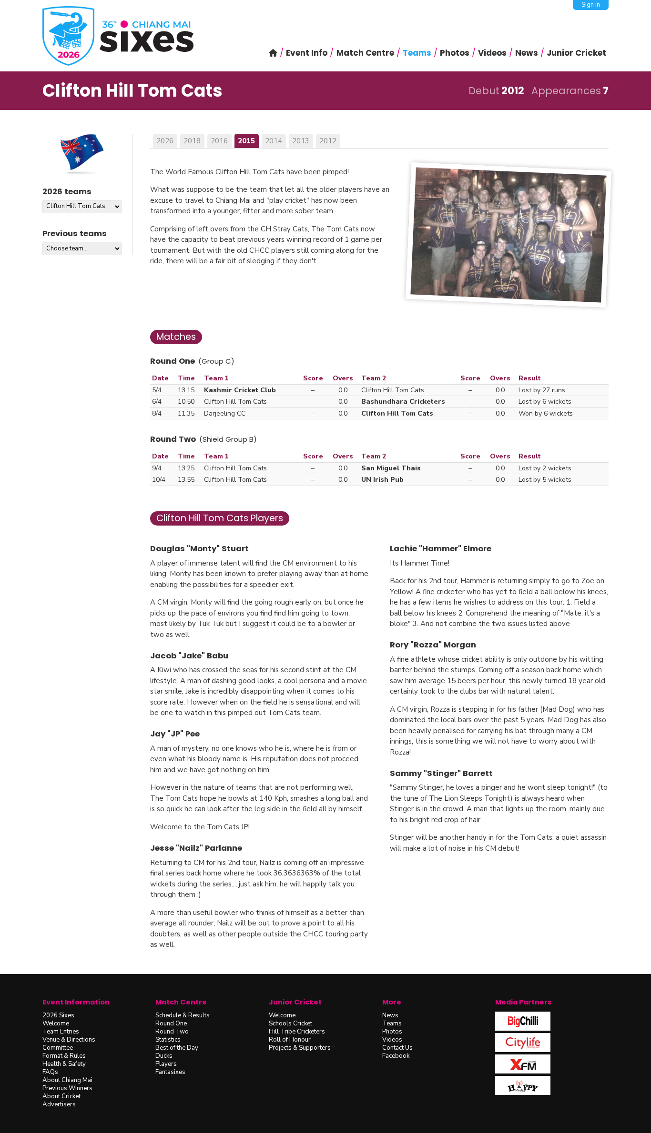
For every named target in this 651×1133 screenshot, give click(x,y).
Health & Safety (64, 1064)
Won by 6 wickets (546, 413)
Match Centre (181, 1002)
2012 (327, 141)
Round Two (172, 1031)
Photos (392, 1031)
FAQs (50, 1072)
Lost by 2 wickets (545, 468)
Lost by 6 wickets (545, 401)
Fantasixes (170, 1072)
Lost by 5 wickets (545, 479)
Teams (392, 1023)
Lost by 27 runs (542, 390)
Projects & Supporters (300, 1048)
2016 (219, 141)
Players (166, 1064)
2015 (246, 141)
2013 (300, 141)
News (390, 1015)
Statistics (168, 1039)
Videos (392, 1039)
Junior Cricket (295, 1002)
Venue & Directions (68, 1039)
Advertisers (59, 1104)
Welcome (55, 1023)
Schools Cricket (290, 1023)
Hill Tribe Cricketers (297, 1031)
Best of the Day (176, 1048)
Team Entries (60, 1031)
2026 (164, 141)
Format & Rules (64, 1056)
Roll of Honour (290, 1039)
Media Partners (523, 1002)
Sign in (590, 4)
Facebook (395, 1056)
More (391, 1002)
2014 (273, 141)
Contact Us (397, 1048)
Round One (171, 1023)
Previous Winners (67, 1088)
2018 (192, 141)
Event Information (76, 1002)
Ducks (164, 1056)
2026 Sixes (58, 1015)
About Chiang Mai (67, 1080)
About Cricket (61, 1096)
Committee (57, 1048)
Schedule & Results (182, 1015)
